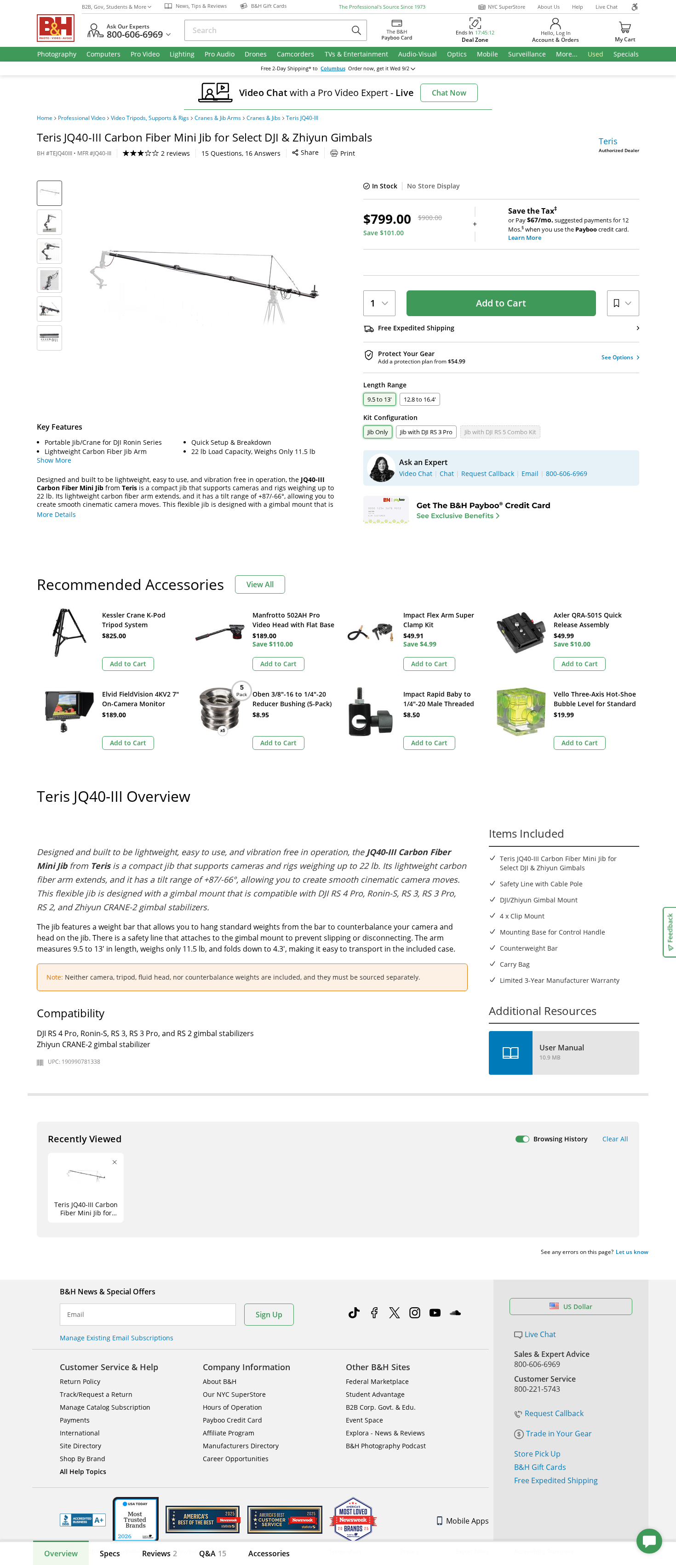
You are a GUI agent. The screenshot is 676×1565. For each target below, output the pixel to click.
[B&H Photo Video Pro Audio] (59, 28)
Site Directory (80, 1445)
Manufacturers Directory (241, 1445)
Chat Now (449, 93)
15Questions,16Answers (241, 153)
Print (347, 153)
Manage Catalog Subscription (105, 1407)
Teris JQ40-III (302, 118)
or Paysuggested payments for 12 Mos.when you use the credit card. (568, 224)
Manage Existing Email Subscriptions (116, 1338)
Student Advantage (375, 1394)
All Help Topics (83, 1471)
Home (44, 118)
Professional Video (81, 118)
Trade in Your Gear (559, 1434)
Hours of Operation (232, 1407)
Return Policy (80, 1381)
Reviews (159, 1553)
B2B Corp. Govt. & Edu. (381, 1407)
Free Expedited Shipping (556, 1480)
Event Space (364, 1420)
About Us (549, 6)
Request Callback (554, 1413)
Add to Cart (501, 303)
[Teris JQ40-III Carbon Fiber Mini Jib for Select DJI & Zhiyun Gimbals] (205, 295)
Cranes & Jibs (263, 118)
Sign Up (269, 1315)
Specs (110, 1553)
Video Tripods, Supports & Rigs (150, 118)
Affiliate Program (228, 1433)
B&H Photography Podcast (386, 1445)
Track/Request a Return (96, 1394)
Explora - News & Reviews (385, 1433)
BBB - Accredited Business (83, 1520)
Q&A (212, 1553)
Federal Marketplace (377, 1381)
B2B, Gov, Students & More (114, 6)
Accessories (269, 1553)
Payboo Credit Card (232, 1420)
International (80, 1433)
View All (260, 584)
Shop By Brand (82, 1458)
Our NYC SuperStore (234, 1394)
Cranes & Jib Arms (218, 118)
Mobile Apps (467, 1521)
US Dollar (577, 1306)
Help (577, 6)
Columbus (333, 68)
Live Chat (607, 6)
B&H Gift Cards (540, 1467)
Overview (61, 1553)
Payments (75, 1420)
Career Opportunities (236, 1458)
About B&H (219, 1381)
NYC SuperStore (506, 6)
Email (75, 1314)
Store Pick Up (537, 1454)
